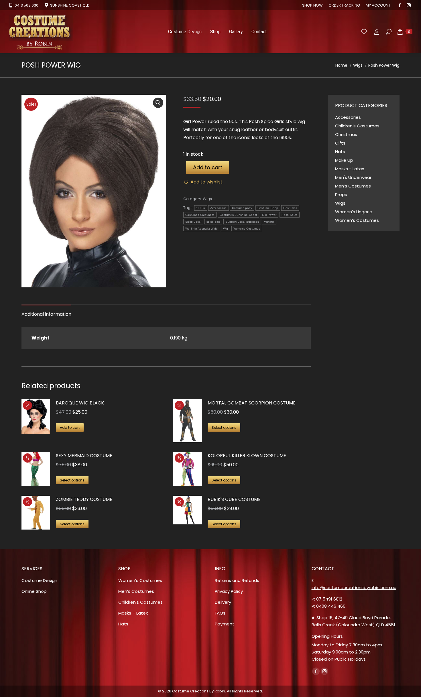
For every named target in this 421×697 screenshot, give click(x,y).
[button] (158, 103)
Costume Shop (267, 208)
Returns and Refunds (237, 580)
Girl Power (269, 214)
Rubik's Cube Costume (234, 499)
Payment (224, 624)
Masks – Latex (133, 613)
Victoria (269, 221)
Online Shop (34, 591)
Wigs (207, 199)
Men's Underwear (353, 177)
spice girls (213, 221)
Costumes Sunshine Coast (238, 214)
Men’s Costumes (353, 186)
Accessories (348, 117)
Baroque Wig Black (80, 403)
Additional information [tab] (46, 314)
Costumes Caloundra (200, 214)
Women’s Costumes (357, 220)
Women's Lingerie (353, 212)
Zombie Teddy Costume (84, 499)
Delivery (223, 602)
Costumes (290, 208)
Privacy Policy (229, 591)
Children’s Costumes (357, 126)
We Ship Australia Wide (201, 228)
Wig (225, 228)
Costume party (242, 208)
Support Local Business (242, 221)
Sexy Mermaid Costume (84, 455)
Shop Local (193, 221)
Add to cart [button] (70, 427)
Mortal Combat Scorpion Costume (252, 403)
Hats (340, 152)
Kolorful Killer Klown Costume (247, 455)
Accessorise (218, 208)
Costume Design (39, 580)
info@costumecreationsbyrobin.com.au (354, 588)
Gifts (340, 143)
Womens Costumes (246, 228)
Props (341, 194)
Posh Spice (290, 214)
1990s (200, 208)
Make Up (344, 160)
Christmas (346, 134)
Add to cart (207, 167)
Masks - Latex (349, 169)
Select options (224, 427)
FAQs (220, 613)
